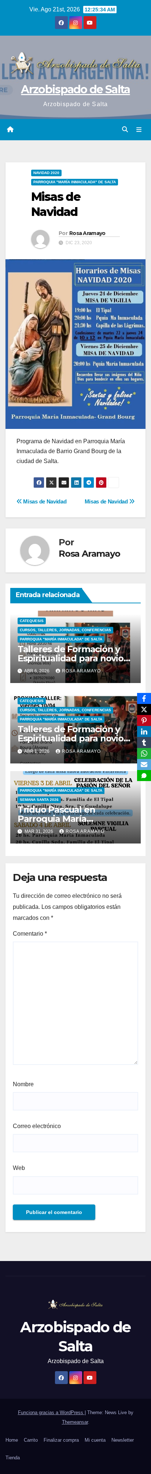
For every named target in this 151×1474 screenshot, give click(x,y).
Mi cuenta (95, 1440)
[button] (125, 129)
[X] (144, 709)
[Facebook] (144, 698)
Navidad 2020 (46, 173)
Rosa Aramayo (87, 233)
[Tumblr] (144, 742)
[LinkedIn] (144, 731)
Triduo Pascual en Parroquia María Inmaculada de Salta (61, 818)
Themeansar (75, 1422)
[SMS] (144, 775)
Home (11, 1440)
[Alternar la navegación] (139, 130)
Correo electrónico (37, 1126)
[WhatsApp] (144, 753)
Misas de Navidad (107, 501)
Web (19, 1168)
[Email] (144, 764)
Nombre (23, 1084)
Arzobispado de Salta (75, 89)
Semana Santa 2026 (39, 800)
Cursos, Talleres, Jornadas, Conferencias (65, 630)
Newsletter (122, 1440)
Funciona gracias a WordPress (51, 1412)
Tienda (12, 1457)
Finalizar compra (61, 1440)
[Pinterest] (144, 720)
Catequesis (32, 621)
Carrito (31, 1440)
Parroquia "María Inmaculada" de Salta (74, 182)
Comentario (30, 934)
